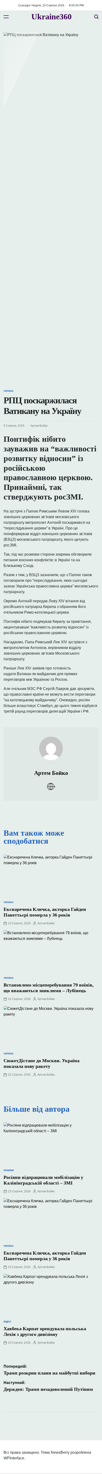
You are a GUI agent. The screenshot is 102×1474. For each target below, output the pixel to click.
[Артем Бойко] (51, 743)
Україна (9, 391)
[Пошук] (96, 17)
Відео (7, 1321)
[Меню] (6, 17)
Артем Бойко (39, 425)
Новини (9, 1170)
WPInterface (14, 1458)
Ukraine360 (51, 17)
